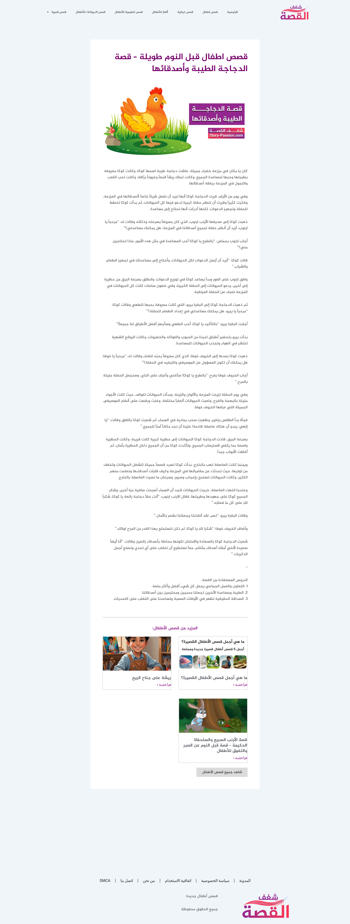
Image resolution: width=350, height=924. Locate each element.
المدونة (244, 880)
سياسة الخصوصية (215, 880)
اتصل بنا (126, 880)
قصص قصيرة (59, 12)
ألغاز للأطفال (160, 12)
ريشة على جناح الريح (151, 678)
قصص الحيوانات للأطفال (90, 12)
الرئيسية (232, 12)
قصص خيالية (185, 12)
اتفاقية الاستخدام (178, 880)
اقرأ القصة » (240, 685)
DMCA (105, 880)
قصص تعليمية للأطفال (129, 12)
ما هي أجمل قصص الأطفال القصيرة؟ (214, 678)
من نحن (149, 880)
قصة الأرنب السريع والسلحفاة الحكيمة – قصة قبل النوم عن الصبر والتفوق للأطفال (215, 745)
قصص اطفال (210, 12)
